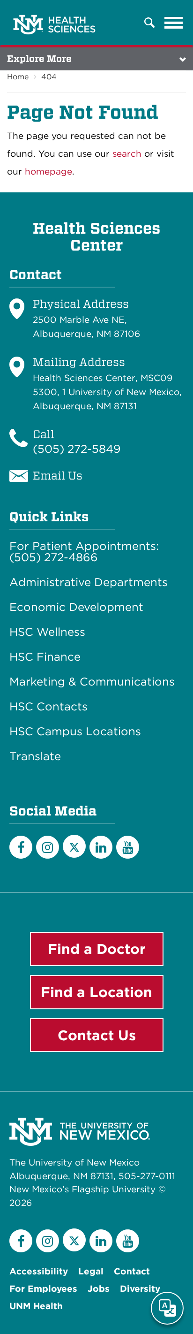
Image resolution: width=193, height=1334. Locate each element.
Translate (35, 756)
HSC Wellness (47, 632)
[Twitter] (74, 846)
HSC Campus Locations (75, 731)
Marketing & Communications (92, 681)
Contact (132, 1271)
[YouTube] (127, 847)
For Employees (43, 1288)
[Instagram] (47, 847)
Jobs (99, 1288)
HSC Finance (45, 657)
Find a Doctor (97, 948)
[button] (149, 22)
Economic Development (76, 607)
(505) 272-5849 (77, 449)
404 (49, 76)
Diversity (140, 1288)
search (126, 153)
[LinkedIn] (100, 847)
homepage (48, 171)
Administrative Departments (88, 582)
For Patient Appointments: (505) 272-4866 (84, 552)
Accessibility (38, 1271)
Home (18, 76)
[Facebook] (20, 847)
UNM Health (36, 1306)
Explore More (39, 58)
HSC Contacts (48, 706)
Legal (91, 1271)
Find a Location (96, 991)
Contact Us (97, 1035)
